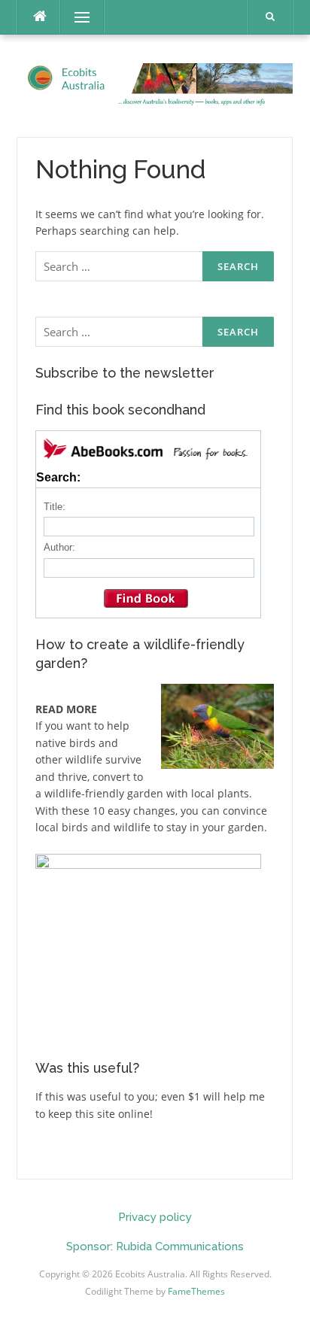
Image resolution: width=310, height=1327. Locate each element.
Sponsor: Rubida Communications (155, 1246)
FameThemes (196, 1291)
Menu (75, 17)
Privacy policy (155, 1217)
